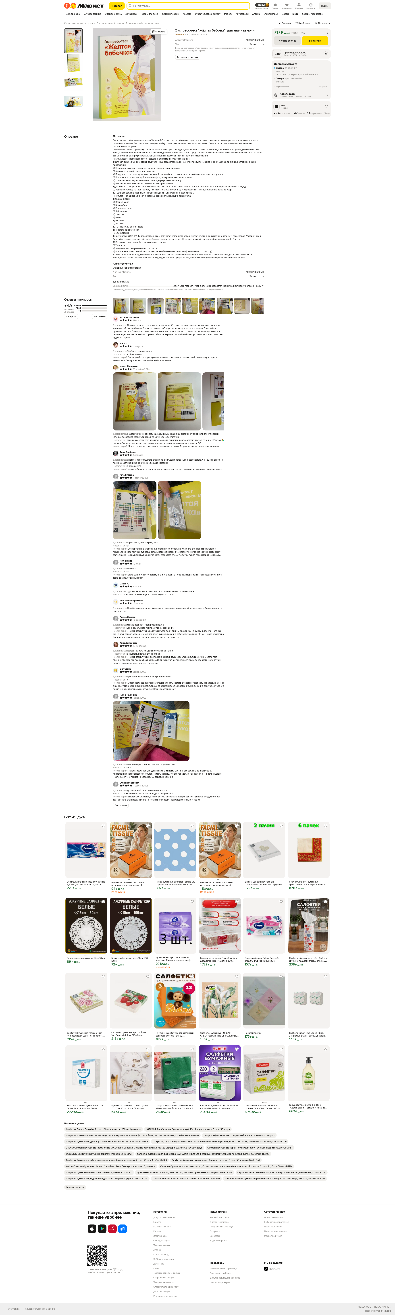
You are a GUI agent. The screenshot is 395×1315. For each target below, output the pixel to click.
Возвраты (215, 1236)
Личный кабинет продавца (223, 1268)
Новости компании (273, 1217)
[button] (187, 57)
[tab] (73, 14)
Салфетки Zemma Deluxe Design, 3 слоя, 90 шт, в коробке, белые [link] (262, 959)
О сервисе (215, 1231)
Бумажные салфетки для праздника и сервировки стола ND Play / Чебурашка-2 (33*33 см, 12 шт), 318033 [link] (174, 1034)
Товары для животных (164, 1282)
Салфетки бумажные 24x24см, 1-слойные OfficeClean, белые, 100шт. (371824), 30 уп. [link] (263, 1107)
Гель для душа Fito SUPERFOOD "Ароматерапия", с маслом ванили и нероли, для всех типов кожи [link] (307, 1106)
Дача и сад (158, 1263)
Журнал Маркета (218, 1240)
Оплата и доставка (219, 1222)
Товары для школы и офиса (166, 1273)
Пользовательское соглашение (39, 1309)
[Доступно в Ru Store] (122, 1232)
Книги (156, 1268)
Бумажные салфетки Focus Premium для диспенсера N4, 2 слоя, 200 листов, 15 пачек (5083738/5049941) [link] (218, 959)
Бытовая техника (161, 1226)
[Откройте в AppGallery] (112, 1232)
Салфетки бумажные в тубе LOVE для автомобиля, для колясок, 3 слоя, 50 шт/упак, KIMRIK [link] (308, 959)
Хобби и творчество (163, 1259)
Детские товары (161, 1291)
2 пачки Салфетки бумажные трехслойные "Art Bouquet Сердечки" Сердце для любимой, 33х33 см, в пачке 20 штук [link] (264, 883)
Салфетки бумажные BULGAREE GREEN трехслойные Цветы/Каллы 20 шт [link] (219, 1034)
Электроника (159, 1236)
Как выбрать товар (219, 1217)
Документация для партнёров (225, 1278)
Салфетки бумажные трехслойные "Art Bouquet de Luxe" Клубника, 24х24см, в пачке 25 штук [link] (128, 1034)
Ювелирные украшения (165, 1296)
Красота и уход (160, 1254)
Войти (324, 5)
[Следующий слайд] (163, 75)
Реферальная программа (276, 1222)
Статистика (13, 1309)
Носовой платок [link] (253, 1033)
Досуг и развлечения (164, 1217)
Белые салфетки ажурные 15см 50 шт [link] (86, 958)
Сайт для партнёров (220, 1282)
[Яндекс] (387, 1311)
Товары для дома (161, 1245)
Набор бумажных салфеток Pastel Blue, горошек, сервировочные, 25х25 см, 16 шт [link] (175, 883)
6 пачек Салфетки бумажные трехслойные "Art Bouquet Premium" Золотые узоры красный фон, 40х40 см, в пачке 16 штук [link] (307, 883)
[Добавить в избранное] (103, 826)
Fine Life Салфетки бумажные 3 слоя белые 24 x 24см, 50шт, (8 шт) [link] (85, 1107)
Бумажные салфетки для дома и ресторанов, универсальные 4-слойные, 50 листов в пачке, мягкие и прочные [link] (130, 884)
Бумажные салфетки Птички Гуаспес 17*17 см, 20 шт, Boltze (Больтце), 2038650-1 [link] (130, 1107)
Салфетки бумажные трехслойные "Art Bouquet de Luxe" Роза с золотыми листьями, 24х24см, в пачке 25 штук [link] (86, 1034)
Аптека (157, 1250)
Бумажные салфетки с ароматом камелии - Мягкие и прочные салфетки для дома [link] (175, 959)
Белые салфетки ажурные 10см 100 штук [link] (129, 959)
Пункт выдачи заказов (275, 1231)
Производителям (273, 1226)
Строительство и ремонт (166, 1287)
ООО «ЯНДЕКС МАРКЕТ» (378, 1307)
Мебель (157, 1222)
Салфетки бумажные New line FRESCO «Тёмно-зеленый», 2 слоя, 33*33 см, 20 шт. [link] (175, 1107)
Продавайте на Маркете (222, 1273)
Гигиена (157, 1231)
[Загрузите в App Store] (92, 1232)
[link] (103, 1129)
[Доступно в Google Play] (102, 1232)
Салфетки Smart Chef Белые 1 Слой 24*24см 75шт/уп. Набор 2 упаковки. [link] (307, 1034)
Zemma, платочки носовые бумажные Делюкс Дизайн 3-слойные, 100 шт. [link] (86, 883)
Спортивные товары (163, 1277)
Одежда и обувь (161, 1240)
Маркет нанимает (273, 1236)
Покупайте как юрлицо (221, 1226)
